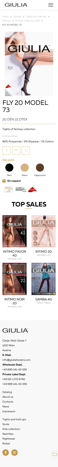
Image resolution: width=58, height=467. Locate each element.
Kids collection (11, 429)
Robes (6, 443)
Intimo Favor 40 (14, 253)
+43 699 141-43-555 (14, 369)
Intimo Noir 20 (14, 301)
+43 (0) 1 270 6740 (13, 379)
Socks (5, 424)
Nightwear (8, 439)
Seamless (7, 434)
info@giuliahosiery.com (16, 360)
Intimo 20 (43, 251)
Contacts (7, 402)
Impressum (8, 411)
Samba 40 (43, 299)
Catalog (7, 392)
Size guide (8, 160)
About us (7, 397)
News (5, 406)
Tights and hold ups (14, 419)
